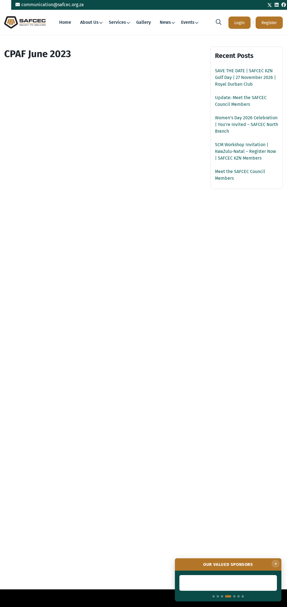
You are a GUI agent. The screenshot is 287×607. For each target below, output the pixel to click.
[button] (218, 22)
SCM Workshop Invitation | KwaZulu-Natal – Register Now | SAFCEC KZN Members (245, 151)
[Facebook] (283, 5)
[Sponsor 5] (234, 596)
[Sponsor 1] (213, 596)
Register (269, 22)
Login (239, 22)
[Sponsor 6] (238, 596)
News (165, 22)
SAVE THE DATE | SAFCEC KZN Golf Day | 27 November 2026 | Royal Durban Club (245, 77)
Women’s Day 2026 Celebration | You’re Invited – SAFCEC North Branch (246, 124)
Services (117, 22)
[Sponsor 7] (243, 596)
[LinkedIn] (277, 5)
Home (65, 22)
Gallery (143, 22)
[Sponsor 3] (222, 596)
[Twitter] (269, 5)
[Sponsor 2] (218, 596)
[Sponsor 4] (228, 596)
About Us (89, 22)
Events (188, 22)
